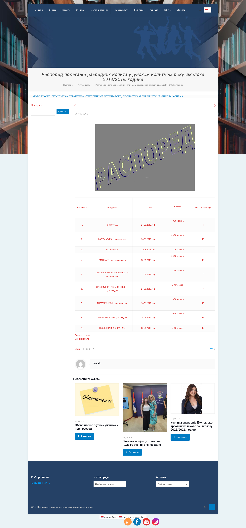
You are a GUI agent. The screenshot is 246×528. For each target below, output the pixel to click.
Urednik (97, 363)
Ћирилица (36, 483)
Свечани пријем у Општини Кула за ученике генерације (142, 442)
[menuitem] (109, 517)
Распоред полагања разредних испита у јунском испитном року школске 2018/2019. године (139, 85)
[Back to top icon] (212, 507)
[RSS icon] (205, 507)
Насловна (68, 85)
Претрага (36, 105)
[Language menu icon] (207, 10)
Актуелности (84, 85)
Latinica (46, 483)
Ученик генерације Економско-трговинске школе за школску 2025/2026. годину (192, 426)
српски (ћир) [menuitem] (110, 517)
